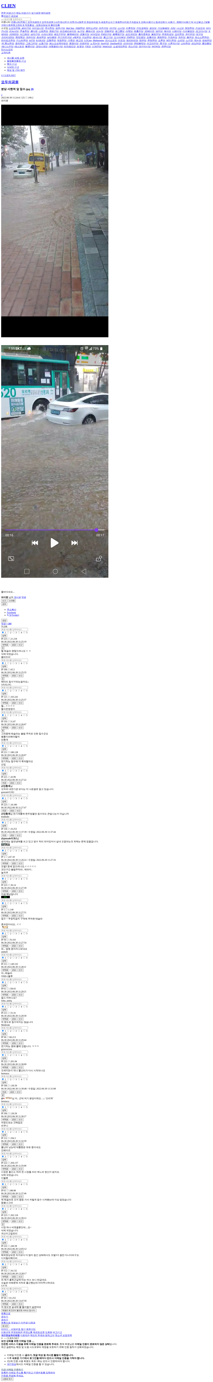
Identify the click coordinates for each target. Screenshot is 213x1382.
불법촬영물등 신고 (16, 61)
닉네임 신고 (13, 67)
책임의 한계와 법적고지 (42, 1335)
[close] (33, 1341)
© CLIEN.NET (8, 75)
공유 (4, 604)
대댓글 (5, 645)
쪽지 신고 (12, 64)
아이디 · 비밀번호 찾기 (13, 1329)
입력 (4, 635)
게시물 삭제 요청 (15, 58)
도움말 (48, 1332)
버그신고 (57, 1332)
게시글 (17, 597)
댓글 (23, 597)
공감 (14, 645)
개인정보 (11, 1364)
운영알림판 (17, 1332)
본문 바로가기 (8, 13)
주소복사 (11, 609)
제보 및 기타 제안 (16, 70)
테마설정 (45, 13)
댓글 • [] (6, 623)
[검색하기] (2, 19)
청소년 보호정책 (63, 1335)
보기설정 (36, 13)
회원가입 (31, 1329)
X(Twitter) (14, 615)
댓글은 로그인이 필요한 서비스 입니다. (18, 1310)
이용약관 (25, 1335)
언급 (4, 783)
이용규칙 (5, 1332)
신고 (4, 601)
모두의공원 (10, 82)
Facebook (11, 612)
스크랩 (12, 601)
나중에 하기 (7, 1379)
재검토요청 (39, 1332)
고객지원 (5, 52)
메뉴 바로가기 (23, 13)
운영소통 (27, 1332)
